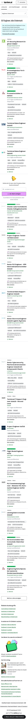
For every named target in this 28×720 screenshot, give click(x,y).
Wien (9, 378)
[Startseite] (8, 2)
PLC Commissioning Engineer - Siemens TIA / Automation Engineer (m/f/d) (16, 486)
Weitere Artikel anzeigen (8, 677)
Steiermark (18, 20)
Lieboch (10, 433)
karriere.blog (5, 660)
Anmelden (22, 2)
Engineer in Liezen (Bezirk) (8, 627)
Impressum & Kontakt (17, 703)
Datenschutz (4, 706)
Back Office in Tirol (6, 684)
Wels (15, 378)
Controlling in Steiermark (8, 609)
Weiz (9, 81)
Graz (9, 52)
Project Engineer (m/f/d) (16, 426)
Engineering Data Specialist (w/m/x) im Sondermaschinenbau (16, 571)
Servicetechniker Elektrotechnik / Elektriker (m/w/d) (15, 542)
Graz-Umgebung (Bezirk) (15, 132)
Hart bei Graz (11, 495)
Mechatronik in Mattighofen (9, 686)
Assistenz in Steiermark (8, 611)
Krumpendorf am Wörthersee (16, 522)
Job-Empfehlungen (14, 7)
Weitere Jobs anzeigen (14, 598)
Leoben (10, 410)
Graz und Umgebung (13, 551)
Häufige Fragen (6, 703)
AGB (25, 703)
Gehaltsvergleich (11, 656)
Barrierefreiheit (12, 706)
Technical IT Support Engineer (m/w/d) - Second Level (17, 401)
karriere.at (18, 681)
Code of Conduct (22, 706)
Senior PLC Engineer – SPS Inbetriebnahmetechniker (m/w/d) (17, 266)
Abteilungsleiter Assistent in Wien (10, 689)
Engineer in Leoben (6, 630)
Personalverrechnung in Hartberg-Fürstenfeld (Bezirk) (11, 692)
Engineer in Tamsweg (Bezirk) (9, 632)
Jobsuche (4, 7)
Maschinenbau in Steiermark (9, 617)
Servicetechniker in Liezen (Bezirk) (11, 696)
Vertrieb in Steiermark (7, 614)
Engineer (7, 20)
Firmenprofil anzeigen (8, 34)
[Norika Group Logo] (14, 713)
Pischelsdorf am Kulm (14, 104)
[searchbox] (14, 14)
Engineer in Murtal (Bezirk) (8, 624)
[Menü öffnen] (2, 2)
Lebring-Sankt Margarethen (16, 462)
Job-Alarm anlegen (15, 194)
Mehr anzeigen (10, 61)
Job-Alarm (25, 7)
